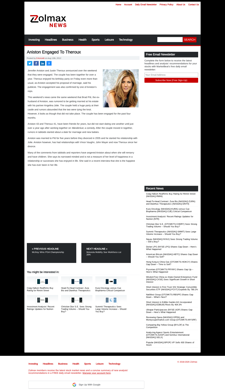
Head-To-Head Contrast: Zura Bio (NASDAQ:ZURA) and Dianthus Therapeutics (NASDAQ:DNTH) (170, 202)
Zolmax (193, 362)
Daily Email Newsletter (146, 4)
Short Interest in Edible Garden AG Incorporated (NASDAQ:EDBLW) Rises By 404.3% (169, 303)
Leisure (109, 39)
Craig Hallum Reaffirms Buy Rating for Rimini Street (40, 289)
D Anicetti (40, 58)
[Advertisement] (136, 19)
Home (118, 4)
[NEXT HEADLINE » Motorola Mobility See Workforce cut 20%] (106, 244)
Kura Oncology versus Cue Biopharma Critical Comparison (110, 289)
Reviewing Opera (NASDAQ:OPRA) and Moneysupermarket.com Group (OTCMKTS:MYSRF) (171, 318)
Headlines (51, 39)
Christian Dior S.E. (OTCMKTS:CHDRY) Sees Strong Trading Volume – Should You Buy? (171, 225)
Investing (34, 39)
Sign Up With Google (89, 384)
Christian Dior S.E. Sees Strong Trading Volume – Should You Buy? (76, 309)
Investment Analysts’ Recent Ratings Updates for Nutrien (40, 307)
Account (128, 4)
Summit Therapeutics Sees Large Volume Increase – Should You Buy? (110, 309)
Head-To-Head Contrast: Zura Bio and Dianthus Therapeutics (75, 289)
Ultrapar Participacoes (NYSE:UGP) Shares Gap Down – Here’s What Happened (169, 310)
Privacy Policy (166, 4)
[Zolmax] (48, 21)
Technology (126, 39)
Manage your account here (97, 373)
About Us (180, 4)
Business (67, 39)
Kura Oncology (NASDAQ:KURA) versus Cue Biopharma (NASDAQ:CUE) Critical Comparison (169, 210)
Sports (96, 39)
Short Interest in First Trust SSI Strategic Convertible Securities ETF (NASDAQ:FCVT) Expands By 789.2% (172, 288)
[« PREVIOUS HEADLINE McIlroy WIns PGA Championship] (54, 244)
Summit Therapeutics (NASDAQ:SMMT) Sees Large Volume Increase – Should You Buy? (171, 232)
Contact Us (193, 4)
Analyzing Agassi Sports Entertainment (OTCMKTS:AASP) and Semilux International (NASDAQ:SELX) (167, 335)
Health (82, 39)
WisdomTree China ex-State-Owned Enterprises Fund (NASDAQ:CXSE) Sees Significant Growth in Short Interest (171, 279)
